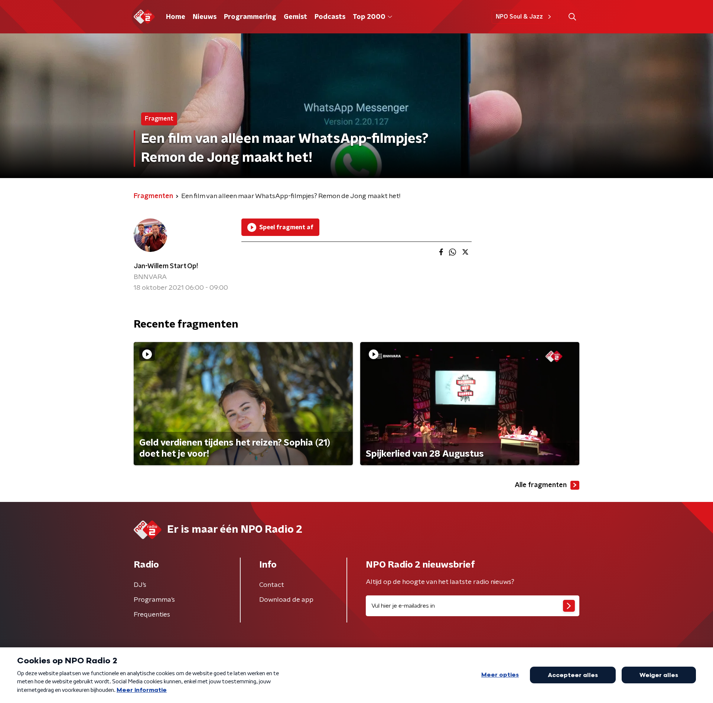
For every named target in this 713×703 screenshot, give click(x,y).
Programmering (250, 17)
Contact (271, 585)
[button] (572, 17)
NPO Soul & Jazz (519, 17)
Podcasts (330, 17)
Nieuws (204, 17)
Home (175, 17)
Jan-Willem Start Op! (166, 266)
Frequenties (152, 614)
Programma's (154, 600)
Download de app (286, 600)
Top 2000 (369, 17)
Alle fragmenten (541, 485)
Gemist (295, 17)
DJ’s (140, 585)
